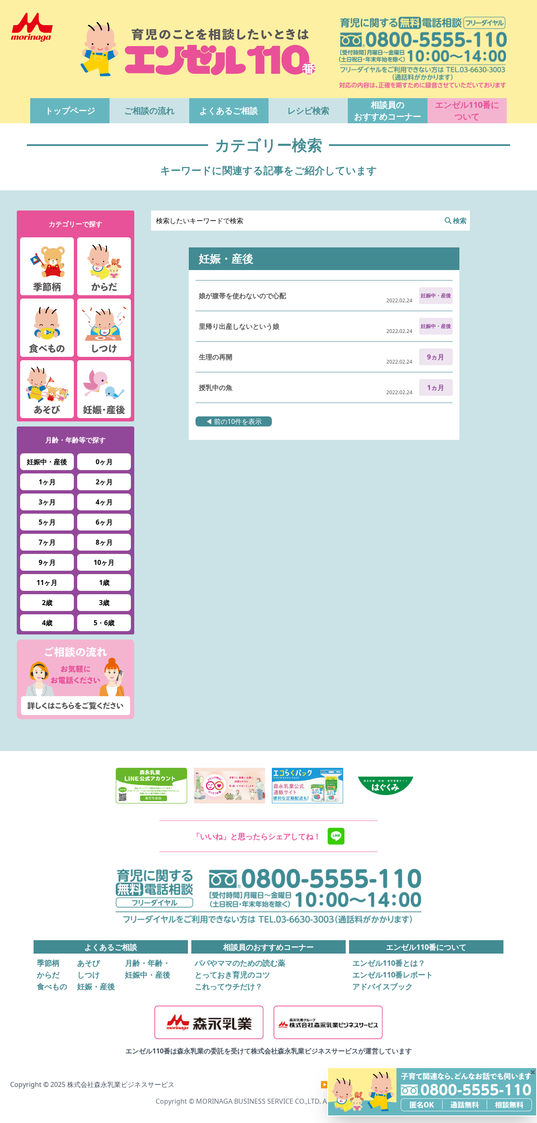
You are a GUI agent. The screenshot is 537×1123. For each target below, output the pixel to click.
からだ (48, 975)
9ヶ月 (47, 562)
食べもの (52, 986)
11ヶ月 (46, 582)
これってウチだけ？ (229, 986)
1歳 (104, 582)
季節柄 (48, 963)
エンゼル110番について (467, 110)
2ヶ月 (104, 481)
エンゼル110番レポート (392, 975)
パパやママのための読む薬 (240, 963)
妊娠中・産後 (47, 461)
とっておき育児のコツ (232, 975)
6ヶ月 (104, 522)
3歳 (104, 602)
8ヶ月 (104, 542)
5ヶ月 (47, 522)
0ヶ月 (104, 461)
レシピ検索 (308, 110)
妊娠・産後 (96, 986)
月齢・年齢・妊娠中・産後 (147, 969)
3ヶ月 (47, 502)
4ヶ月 (104, 502)
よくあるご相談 (228, 110)
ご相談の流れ (149, 110)
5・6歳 (104, 622)
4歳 (47, 622)
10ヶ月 (104, 562)
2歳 (47, 602)
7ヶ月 (47, 542)
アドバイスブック (382, 986)
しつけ (88, 975)
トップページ (70, 110)
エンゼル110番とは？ (388, 963)
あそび (88, 963)
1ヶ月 (47, 481)
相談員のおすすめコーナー (387, 110)
